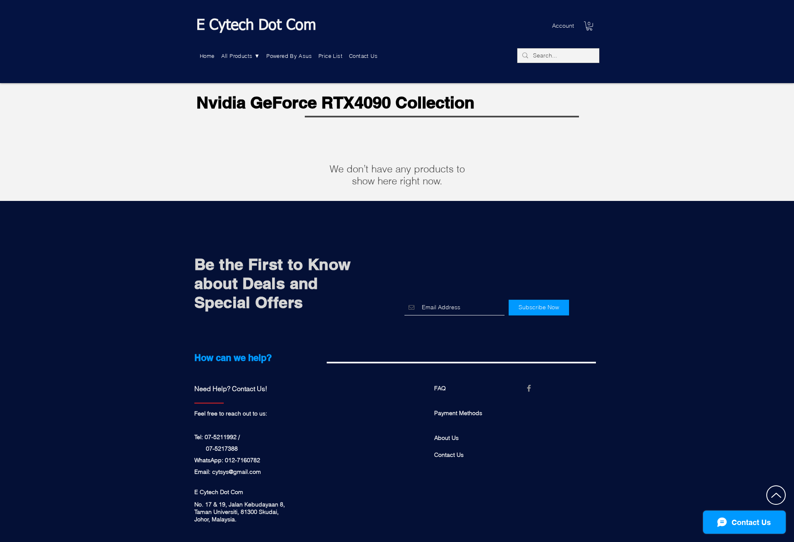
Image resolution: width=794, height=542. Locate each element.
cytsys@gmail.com (236, 471)
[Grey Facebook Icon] (528, 388)
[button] (240, 56)
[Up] (776, 495)
